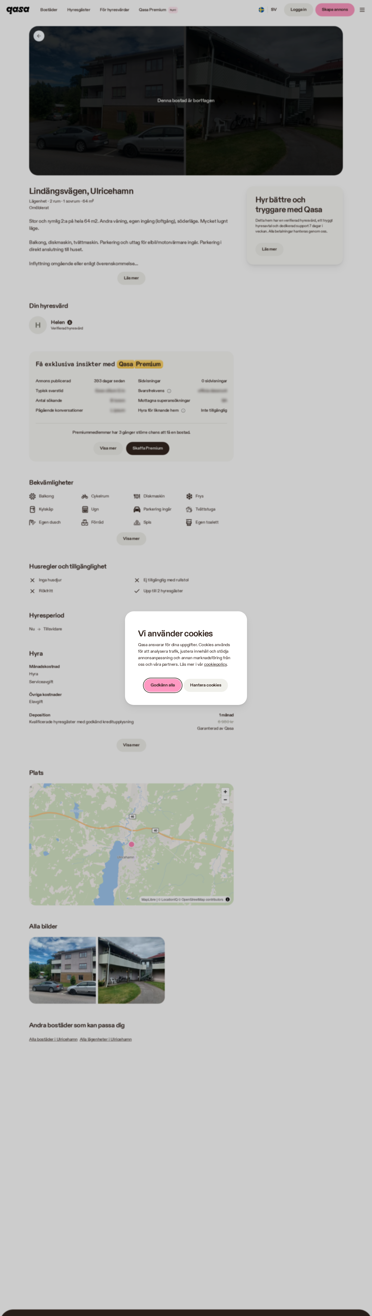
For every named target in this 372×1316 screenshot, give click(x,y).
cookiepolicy (215, 664)
